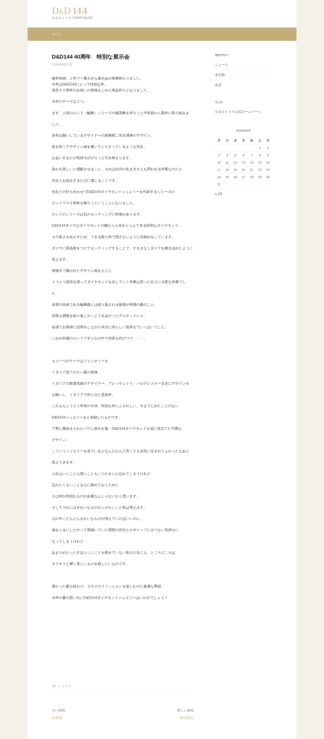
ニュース (64, 686)
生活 (218, 85)
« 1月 (218, 193)
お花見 (57, 717)
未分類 (220, 75)
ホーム (57, 34)
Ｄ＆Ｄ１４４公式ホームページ (238, 111)
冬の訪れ (187, 717)
